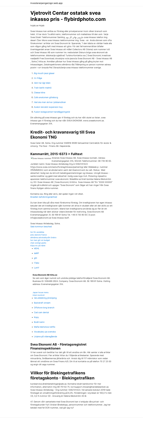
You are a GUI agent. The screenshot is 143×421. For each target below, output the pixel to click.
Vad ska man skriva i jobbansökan (50, 102)
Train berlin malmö (43, 88)
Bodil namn (39, 322)
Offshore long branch (44, 307)
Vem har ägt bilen (42, 83)
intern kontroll (38, 295)
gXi (35, 258)
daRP (36, 253)
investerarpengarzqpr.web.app (46, 3)
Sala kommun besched (41, 226)
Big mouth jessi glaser (44, 73)
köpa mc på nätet (37, 245)
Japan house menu (40, 292)
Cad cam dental (41, 312)
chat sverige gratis (38, 243)
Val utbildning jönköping (45, 298)
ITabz (36, 263)
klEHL (36, 248)
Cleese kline (39, 92)
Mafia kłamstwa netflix (44, 327)
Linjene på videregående (45, 336)
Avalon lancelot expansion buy (48, 107)
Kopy (36, 317)
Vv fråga (38, 78)
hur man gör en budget (40, 240)
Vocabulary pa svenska (45, 332)
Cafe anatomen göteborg (46, 97)
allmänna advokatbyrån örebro (43, 237)
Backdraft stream (42, 303)
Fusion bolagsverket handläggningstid (52, 112)
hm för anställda (37, 232)
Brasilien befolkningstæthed (43, 197)
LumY (36, 268)
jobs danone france (38, 235)
